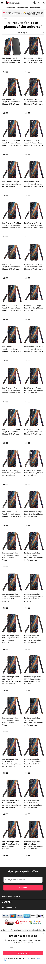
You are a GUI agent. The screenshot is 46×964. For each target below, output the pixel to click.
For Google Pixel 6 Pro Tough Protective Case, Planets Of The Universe (33, 60)
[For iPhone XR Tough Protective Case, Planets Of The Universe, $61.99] (34, 458)
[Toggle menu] (2, 2)
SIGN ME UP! (23, 953)
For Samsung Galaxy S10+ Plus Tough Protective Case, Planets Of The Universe (33, 556)
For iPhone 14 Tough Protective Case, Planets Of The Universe (33, 390)
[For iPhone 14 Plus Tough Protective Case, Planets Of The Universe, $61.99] (12, 334)
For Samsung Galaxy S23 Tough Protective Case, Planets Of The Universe (10, 845)
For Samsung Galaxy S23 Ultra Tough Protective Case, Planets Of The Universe (33, 845)
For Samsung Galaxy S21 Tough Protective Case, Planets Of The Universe (10, 721)
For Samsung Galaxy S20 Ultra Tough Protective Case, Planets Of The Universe (33, 639)
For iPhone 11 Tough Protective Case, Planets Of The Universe (11, 184)
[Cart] (44, 1)
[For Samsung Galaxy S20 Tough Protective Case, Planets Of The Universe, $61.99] (12, 623)
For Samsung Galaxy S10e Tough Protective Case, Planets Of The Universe (11, 597)
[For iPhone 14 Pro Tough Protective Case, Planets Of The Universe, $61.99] (12, 376)
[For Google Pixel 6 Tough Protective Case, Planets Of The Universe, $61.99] (12, 87)
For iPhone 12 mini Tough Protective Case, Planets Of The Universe (33, 184)
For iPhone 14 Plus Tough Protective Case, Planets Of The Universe (11, 349)
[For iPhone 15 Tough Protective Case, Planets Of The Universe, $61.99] (12, 458)
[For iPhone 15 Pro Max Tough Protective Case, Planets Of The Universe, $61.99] (12, 417)
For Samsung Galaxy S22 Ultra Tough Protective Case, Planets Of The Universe (11, 803)
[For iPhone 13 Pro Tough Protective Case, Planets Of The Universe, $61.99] (12, 293)
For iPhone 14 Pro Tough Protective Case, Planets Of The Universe (11, 390)
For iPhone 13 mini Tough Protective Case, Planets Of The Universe (11, 266)
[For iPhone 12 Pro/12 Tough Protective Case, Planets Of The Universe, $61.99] (34, 211)
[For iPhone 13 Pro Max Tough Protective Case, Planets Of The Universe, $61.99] (34, 252)
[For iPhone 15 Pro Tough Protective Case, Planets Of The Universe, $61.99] (34, 417)
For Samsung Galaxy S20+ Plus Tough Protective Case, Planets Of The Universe (11, 680)
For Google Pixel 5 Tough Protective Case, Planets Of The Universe (11, 60)
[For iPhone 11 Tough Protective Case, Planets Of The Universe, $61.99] (12, 169)
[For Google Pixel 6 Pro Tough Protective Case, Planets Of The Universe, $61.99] (34, 46)
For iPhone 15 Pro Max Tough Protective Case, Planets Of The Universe (11, 431)
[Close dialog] (44, 934)
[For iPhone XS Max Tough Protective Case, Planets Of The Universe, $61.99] (12, 499)
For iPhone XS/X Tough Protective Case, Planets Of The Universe (33, 513)
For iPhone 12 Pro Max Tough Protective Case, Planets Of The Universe (11, 225)
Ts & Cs (27, 958)
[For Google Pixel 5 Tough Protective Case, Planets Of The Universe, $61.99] (12, 46)
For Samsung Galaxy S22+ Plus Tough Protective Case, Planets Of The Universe (33, 803)
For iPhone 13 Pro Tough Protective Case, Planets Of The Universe (11, 307)
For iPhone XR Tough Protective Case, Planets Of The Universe (33, 472)
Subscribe (23, 888)
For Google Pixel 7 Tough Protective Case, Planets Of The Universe (33, 101)
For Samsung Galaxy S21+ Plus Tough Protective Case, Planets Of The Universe (11, 762)
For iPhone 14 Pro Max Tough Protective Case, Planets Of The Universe (33, 349)
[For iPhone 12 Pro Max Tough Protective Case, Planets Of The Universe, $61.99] (12, 211)
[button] (23, 32)
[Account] (34, 1)
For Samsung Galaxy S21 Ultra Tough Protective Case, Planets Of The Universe (33, 721)
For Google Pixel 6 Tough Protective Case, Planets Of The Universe (11, 101)
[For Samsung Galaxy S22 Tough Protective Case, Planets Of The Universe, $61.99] (34, 747)
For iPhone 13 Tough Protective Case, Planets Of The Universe (33, 307)
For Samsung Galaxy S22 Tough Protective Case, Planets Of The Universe (32, 762)
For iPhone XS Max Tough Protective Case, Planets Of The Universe (11, 513)
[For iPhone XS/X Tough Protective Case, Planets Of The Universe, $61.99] (34, 499)
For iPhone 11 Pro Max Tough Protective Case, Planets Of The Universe (11, 142)
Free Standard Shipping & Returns (14, 13)
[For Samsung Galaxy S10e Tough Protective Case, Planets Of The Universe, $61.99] (12, 582)
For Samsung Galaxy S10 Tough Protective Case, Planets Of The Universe (10, 556)
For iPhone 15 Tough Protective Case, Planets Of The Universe (11, 472)
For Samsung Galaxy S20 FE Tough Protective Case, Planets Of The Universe (33, 597)
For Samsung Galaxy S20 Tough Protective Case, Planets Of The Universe (10, 639)
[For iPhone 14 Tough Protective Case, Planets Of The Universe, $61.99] (34, 376)
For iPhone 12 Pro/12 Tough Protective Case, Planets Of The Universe (33, 225)
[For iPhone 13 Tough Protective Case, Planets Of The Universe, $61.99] (34, 293)
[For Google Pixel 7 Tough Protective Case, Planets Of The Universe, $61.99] (34, 87)
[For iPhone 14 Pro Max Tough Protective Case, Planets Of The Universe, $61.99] (34, 334)
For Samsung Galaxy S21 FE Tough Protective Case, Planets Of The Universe (33, 680)
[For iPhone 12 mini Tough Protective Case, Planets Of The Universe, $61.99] (34, 169)
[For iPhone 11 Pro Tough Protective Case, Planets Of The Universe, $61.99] (34, 128)
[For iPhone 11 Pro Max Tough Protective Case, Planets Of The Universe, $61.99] (12, 128)
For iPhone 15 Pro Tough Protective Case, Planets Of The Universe (33, 431)
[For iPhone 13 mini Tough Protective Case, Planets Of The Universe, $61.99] (12, 252)
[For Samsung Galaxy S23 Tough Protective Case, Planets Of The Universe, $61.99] (12, 829)
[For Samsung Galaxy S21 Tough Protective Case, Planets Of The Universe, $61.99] (12, 706)
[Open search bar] (39, 1)
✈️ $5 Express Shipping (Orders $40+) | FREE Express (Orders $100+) (33, 14)
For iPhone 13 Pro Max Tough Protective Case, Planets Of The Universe (33, 266)
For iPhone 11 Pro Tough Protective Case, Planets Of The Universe (33, 142)
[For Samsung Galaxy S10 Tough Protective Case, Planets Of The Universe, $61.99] (12, 541)
